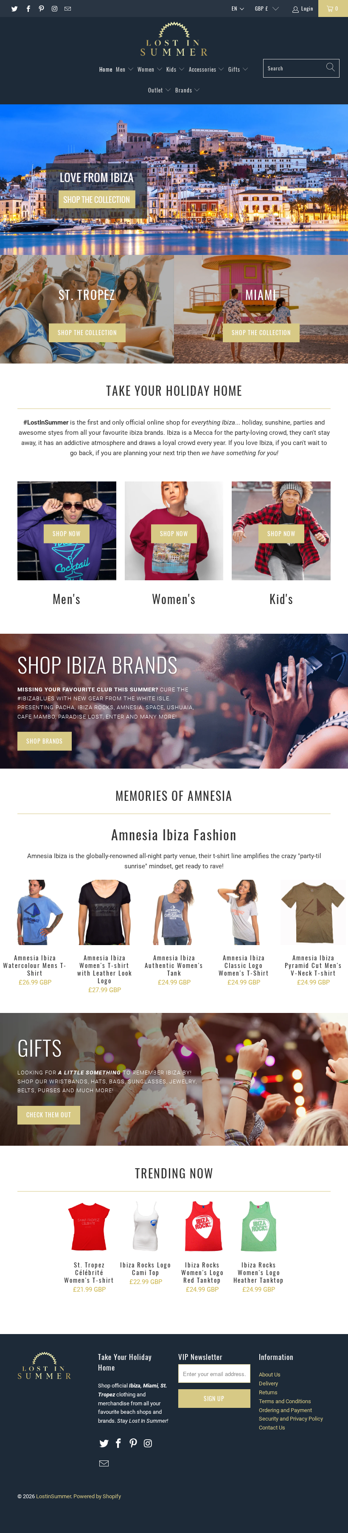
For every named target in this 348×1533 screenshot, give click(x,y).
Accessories (203, 69)
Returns (268, 1392)
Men (121, 69)
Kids (172, 69)
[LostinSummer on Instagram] (54, 8)
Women (147, 69)
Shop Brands (44, 740)
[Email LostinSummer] (67, 8)
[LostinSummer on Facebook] (27, 8)
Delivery (268, 1383)
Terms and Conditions (285, 1401)
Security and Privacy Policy (291, 1419)
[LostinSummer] (174, 40)
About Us (270, 1374)
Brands (184, 90)
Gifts (235, 69)
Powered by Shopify (97, 1496)
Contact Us (272, 1427)
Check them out (48, 1114)
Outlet (156, 90)
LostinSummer (53, 1496)
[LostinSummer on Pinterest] (41, 8)
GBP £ (261, 8)
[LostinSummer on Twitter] (14, 8)
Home (105, 69)
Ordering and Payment (285, 1410)
